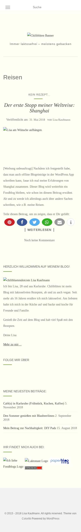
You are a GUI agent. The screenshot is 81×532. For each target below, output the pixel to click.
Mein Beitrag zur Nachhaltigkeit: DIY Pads (29, 428)
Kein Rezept (38, 94)
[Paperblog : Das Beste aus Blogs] (59, 461)
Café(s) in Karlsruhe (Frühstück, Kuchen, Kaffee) (33, 403)
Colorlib (26, 518)
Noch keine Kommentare (39, 240)
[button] (9, 222)
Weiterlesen (39, 230)
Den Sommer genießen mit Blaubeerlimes (28, 415)
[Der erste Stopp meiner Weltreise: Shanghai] (39, 144)
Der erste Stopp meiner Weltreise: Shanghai (39, 107)
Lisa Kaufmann (61, 119)
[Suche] (75, 7)
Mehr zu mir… (12, 344)
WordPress (52, 518)
